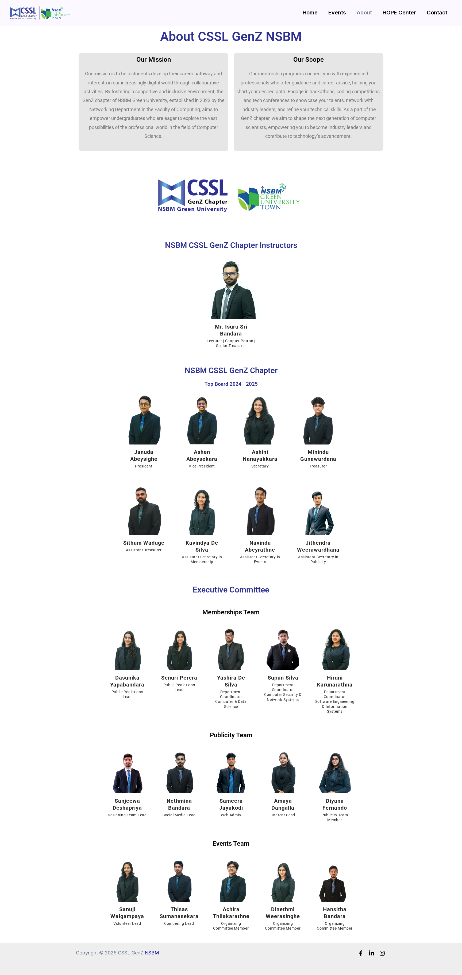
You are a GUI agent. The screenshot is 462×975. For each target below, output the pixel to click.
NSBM (152, 953)
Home (310, 12)
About (364, 12)
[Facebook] (361, 953)
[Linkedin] (371, 953)
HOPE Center (399, 12)
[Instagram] (382, 953)
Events (337, 12)
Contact (437, 12)
